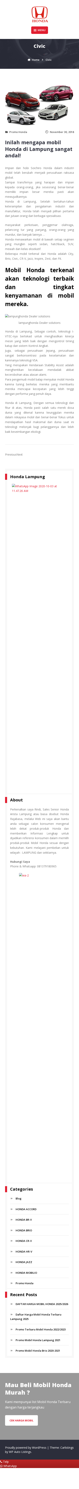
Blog (18, 1198)
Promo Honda (18, 132)
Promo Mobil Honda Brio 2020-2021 (38, 1350)
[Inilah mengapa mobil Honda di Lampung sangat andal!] (39, 105)
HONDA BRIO (24, 1230)
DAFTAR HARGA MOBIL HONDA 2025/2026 (42, 1304)
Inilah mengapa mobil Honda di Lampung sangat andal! (38, 149)
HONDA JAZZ (24, 1262)
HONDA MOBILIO (26, 1273)
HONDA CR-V (24, 1241)
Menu (42, 30)
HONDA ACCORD (26, 1209)
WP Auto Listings (20, 1452)
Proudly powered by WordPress (26, 1447)
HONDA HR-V (24, 1251)
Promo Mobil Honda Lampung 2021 (38, 1340)
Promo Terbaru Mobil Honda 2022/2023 (41, 1329)
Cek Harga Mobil (21, 1420)
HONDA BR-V (24, 1219)
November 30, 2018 (62, 132)
